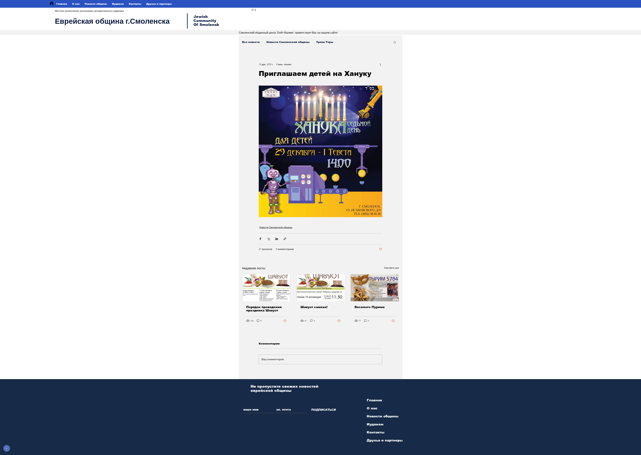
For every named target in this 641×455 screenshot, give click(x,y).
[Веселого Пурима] (375, 287)
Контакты (375, 432)
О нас (372, 408)
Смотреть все (391, 267)
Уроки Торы (324, 42)
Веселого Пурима (370, 307)
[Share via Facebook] (260, 238)
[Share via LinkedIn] (276, 238)
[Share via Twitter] (268, 238)
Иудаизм (375, 424)
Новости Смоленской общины (288, 42)
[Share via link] (284, 238)
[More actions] (380, 64)
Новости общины (382, 416)
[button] (394, 42)
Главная (374, 400)
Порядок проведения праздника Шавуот (264, 308)
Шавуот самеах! (314, 307)
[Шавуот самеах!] (320, 287)
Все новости (251, 42)
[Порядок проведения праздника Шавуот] (266, 287)
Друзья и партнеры (385, 440)
